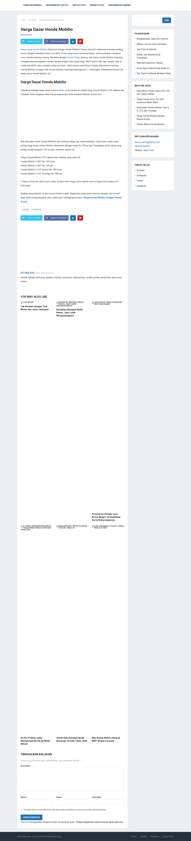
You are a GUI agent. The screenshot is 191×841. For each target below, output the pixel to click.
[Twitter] (22, 286)
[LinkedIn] (73, 41)
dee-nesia (27, 836)
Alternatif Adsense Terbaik (150, 63)
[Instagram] (32, 286)
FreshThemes (46, 836)
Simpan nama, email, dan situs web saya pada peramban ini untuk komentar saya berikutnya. (65, 810)
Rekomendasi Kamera (120, 5)
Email (59, 797)
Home (23, 20)
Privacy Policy (168, 836)
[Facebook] (25, 286)
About (133, 836)
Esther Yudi (26, 35)
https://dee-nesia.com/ (45, 273)
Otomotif (32, 20)
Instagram (141, 175)
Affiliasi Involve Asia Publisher (151, 44)
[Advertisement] (72, 120)
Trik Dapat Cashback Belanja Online (154, 73)
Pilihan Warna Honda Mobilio (151, 124)
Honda (26, 210)
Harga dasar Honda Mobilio (34, 49)
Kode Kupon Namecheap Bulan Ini (153, 68)
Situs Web (96, 797)
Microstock (79, 5)
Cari (166, 20)
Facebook (141, 186)
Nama (24, 797)
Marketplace (97, 5)
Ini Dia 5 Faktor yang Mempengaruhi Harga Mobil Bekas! (35, 741)
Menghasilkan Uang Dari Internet (152, 38)
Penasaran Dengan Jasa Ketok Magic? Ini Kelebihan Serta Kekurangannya (106, 517)
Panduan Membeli (32, 5)
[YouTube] (28, 286)
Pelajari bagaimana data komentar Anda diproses (99, 822)
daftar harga (64, 90)
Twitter (140, 180)
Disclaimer (155, 836)
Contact (143, 836)
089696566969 (142, 146)
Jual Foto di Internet (146, 49)
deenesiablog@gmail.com (147, 142)
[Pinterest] (80, 41)
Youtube (140, 170)
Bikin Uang (57, 836)
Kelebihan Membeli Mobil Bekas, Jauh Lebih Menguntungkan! (69, 312)
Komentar (26, 766)
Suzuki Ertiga (73, 57)
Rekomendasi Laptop (57, 5)
